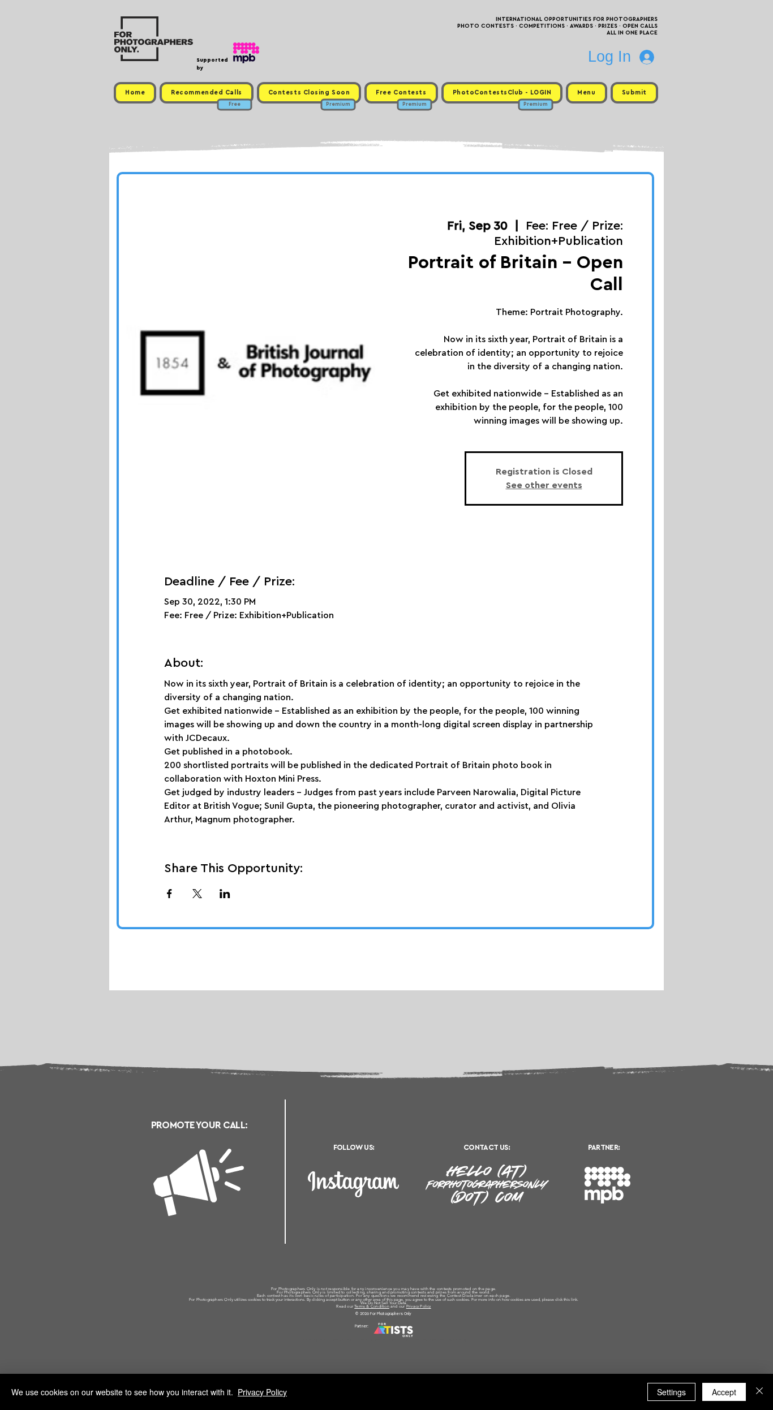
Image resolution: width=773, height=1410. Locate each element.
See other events (544, 485)
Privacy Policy (418, 1306)
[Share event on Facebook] (169, 893)
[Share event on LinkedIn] (225, 893)
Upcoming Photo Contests (323, 1340)
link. (574, 1299)
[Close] (759, 1392)
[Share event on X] (197, 893)
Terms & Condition (371, 1306)
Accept (724, 1392)
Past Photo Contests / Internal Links (424, 1340)
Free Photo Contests (368, 1340)
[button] (586, 93)
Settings (671, 1392)
